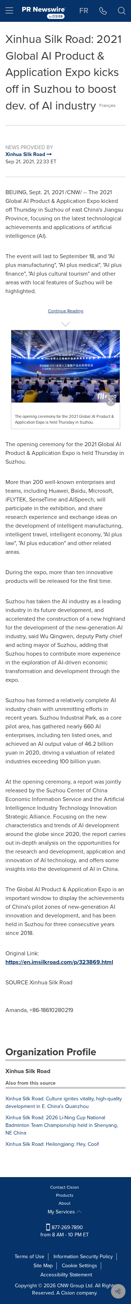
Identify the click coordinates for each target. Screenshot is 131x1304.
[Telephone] (103, 11)
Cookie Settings (79, 1265)
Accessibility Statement (66, 1275)
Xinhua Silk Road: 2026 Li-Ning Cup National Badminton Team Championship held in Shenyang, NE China (61, 1125)
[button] (65, 366)
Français (107, 105)
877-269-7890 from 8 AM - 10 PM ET (64, 1231)
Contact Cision (64, 1187)
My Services (62, 1212)
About (65, 1203)
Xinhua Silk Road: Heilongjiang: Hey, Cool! (52, 1144)
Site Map (43, 1265)
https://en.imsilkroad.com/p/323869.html (59, 962)
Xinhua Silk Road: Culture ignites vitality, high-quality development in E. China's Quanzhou (63, 1102)
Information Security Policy (83, 1256)
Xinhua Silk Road (27, 1071)
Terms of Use (29, 1256)
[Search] (121, 11)
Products (65, 1195)
